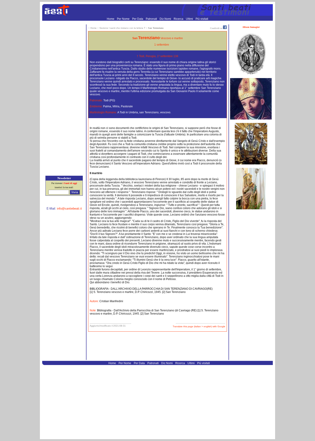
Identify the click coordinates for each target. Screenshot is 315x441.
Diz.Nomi (166, 18)
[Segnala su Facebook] (225, 28)
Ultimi (190, 18)
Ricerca (179, 18)
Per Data (138, 18)
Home (111, 18)
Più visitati (202, 18)
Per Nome (123, 18)
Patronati (152, 18)
